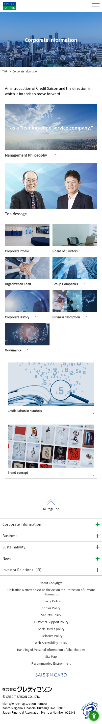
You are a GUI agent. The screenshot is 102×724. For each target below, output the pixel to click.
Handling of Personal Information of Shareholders (51, 649)
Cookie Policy (51, 608)
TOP (4, 71)
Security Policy (51, 615)
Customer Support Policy (51, 622)
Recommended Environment (51, 663)
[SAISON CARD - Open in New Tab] (51, 675)
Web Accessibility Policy (51, 642)
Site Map (51, 656)
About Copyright (51, 583)
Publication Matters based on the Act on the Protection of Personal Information (51, 592)
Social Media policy (51, 629)
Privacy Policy (51, 601)
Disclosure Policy (51, 636)
